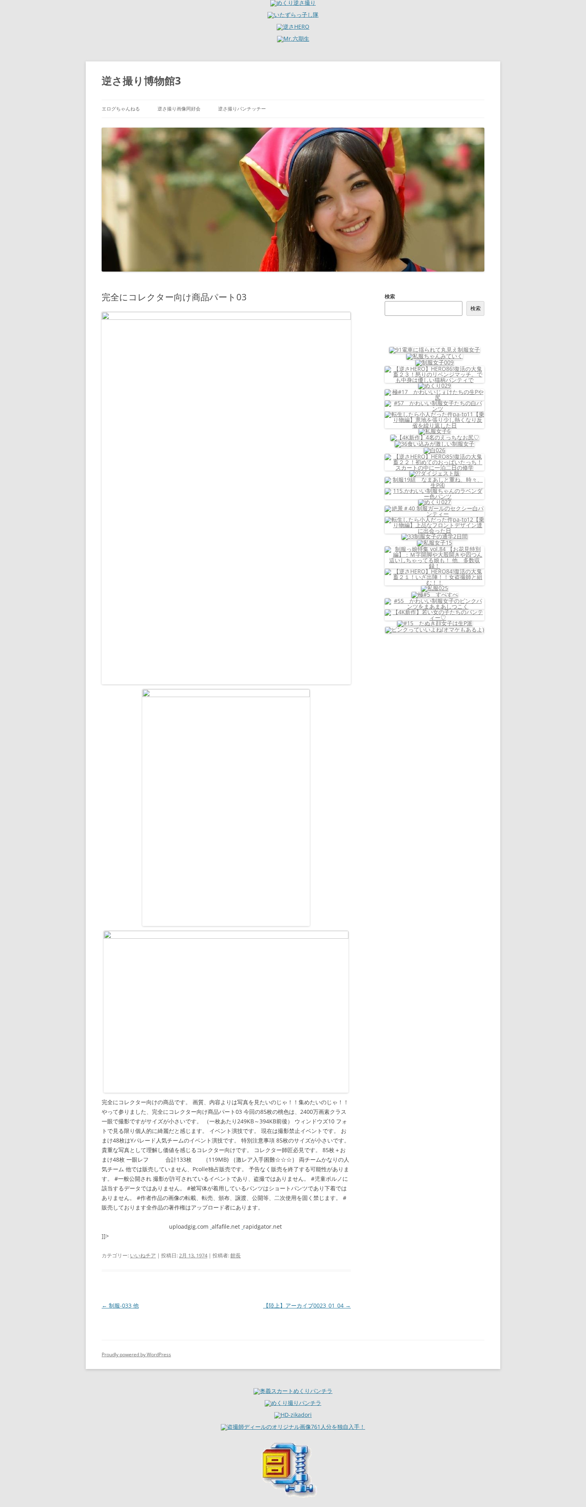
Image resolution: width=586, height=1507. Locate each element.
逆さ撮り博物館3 (141, 80)
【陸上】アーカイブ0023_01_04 (307, 1305)
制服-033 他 (120, 1305)
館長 (235, 1255)
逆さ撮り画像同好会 (179, 108)
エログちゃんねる (121, 108)
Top (567, 1488)
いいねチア (143, 1255)
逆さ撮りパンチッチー (242, 108)
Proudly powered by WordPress (136, 1354)
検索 (390, 296)
